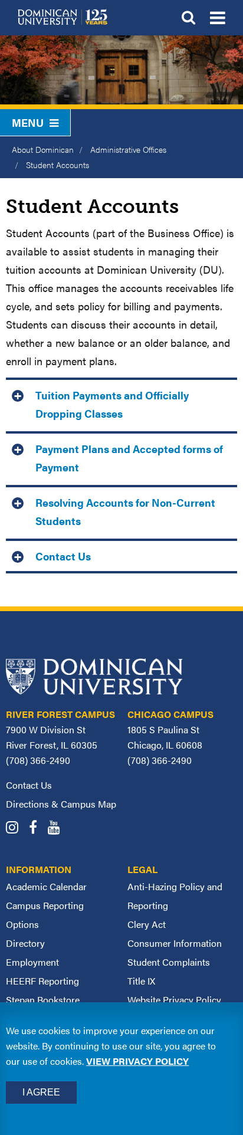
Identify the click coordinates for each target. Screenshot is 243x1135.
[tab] (121, 403)
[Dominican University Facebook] (37, 828)
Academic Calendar (46, 886)
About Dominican (43, 149)
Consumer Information (174, 943)
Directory (25, 943)
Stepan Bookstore (43, 999)
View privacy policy (137, 1061)
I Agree (41, 1092)
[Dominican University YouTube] (58, 828)
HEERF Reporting (42, 981)
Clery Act (146, 924)
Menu (28, 122)
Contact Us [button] (63, 556)
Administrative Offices (128, 149)
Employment (32, 962)
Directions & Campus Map (61, 804)
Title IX (141, 981)
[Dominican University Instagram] (16, 828)
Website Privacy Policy (174, 999)
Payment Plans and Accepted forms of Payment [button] (129, 457)
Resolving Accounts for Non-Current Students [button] (125, 511)
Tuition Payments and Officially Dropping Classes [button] (112, 404)
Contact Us (29, 785)
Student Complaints (168, 962)
